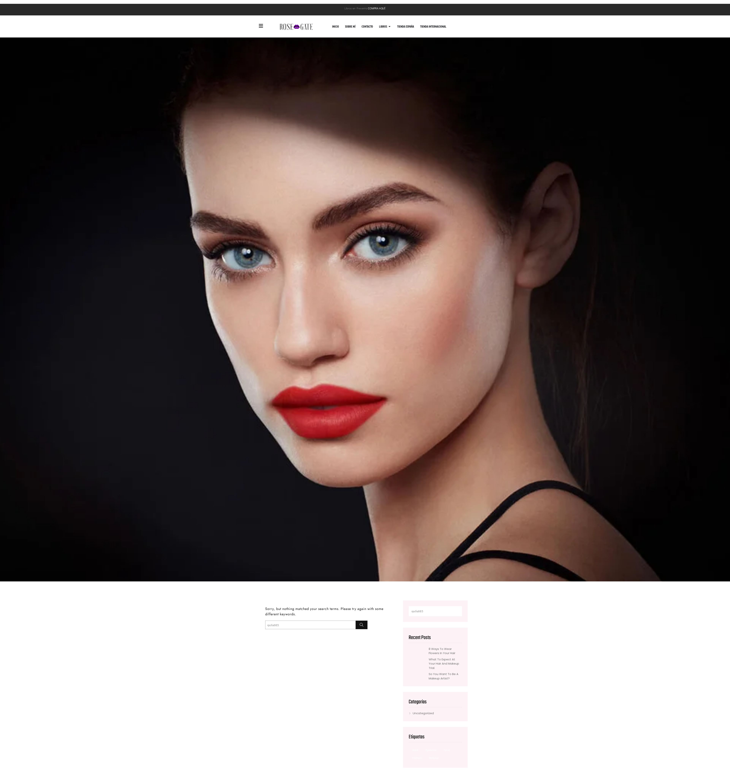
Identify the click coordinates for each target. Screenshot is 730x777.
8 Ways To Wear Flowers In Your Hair (442, 651)
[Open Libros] (389, 26)
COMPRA (373, 8)
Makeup (434, 758)
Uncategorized (423, 713)
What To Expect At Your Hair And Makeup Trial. (444, 663)
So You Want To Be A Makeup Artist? (443, 676)
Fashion (417, 758)
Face (447, 750)
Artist (415, 750)
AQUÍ (382, 8)
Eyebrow (431, 750)
